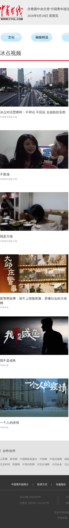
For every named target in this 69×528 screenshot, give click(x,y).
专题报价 (61, 484)
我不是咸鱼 (8, 360)
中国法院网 (28, 464)
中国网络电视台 (28, 459)
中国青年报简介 (20, 484)
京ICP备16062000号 (30, 497)
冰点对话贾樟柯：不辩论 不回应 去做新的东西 (32, 112)
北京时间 (5, 464)
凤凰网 (16, 464)
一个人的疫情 (9, 422)
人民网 (3, 459)
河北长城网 (43, 464)
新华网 (13, 459)
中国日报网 (56, 459)
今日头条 (57, 464)
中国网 (43, 459)
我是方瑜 (6, 236)
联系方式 (42, 484)
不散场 (5, 174)
